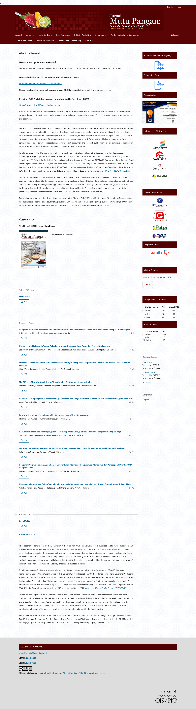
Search (176, 35)
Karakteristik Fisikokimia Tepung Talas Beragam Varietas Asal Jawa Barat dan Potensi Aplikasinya (64, 346)
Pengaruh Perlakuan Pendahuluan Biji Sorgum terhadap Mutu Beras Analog (54, 415)
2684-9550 (31, 663)
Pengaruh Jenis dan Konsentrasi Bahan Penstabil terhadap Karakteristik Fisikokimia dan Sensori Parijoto (74, 329)
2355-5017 (31, 658)
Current (18, 35)
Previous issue (148, 372)
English (145, 399)
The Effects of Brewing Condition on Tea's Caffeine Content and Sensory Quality (55, 382)
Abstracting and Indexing (70, 40)
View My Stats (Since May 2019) (156, 277)
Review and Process (45, 40)
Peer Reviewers (63, 35)
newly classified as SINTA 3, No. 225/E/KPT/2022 (107, 171)
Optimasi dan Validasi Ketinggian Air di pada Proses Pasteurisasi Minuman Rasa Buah (72, 448)
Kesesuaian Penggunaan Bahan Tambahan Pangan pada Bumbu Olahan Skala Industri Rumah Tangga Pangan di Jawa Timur (75, 484)
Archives (30, 35)
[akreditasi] (159, 124)
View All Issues (25, 534)
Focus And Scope (24, 40)
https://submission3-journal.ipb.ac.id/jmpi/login (40, 83)
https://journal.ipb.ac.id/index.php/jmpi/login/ (39, 105)
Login (179, 7)
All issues (146, 382)
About (88, 40)
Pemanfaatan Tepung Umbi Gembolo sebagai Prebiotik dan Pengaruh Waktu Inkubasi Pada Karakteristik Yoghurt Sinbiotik (75, 398)
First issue (147, 362)
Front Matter (25, 296)
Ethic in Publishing (82, 35)
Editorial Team (45, 35)
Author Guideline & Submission (125, 35)
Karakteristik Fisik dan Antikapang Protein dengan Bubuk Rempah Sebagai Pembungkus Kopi (70, 431)
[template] (159, 65)
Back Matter (25, 521)
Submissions (100, 35)
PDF (25, 301)
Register (170, 7)
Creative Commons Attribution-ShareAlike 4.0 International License (75, 673)
